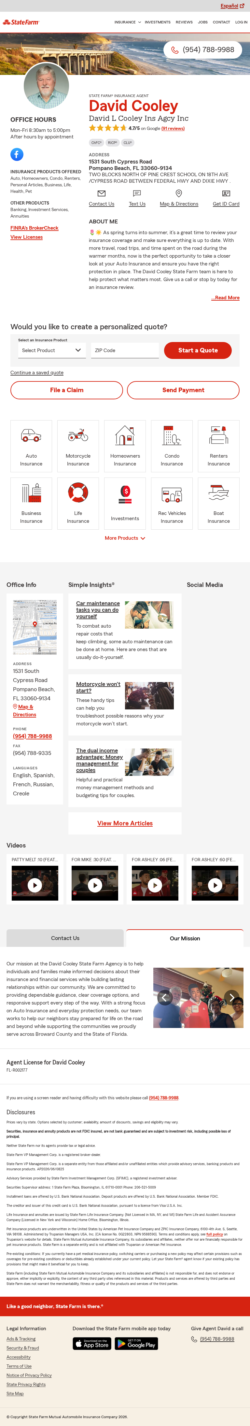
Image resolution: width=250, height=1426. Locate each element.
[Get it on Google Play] (136, 1343)
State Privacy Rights (26, 1384)
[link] (21, 22)
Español (229, 5)
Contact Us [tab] (65, 938)
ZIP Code (105, 350)
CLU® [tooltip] (128, 143)
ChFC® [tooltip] (96, 143)
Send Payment (183, 390)
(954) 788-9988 (32, 736)
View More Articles (125, 823)
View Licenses (26, 237)
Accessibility (19, 1357)
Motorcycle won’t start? (98, 687)
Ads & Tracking (21, 1339)
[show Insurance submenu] (138, 22)
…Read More (225, 297)
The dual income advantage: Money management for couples (99, 760)
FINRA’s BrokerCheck (34, 228)
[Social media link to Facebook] (16, 154)
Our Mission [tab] (185, 938)
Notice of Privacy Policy (29, 1375)
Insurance (125, 22)
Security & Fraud (23, 1348)
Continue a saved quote (36, 372)
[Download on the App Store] (92, 1343)
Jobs (203, 22)
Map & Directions (24, 710)
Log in (241, 22)
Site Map (15, 1393)
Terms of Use (19, 1366)
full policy (214, 1234)
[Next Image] (232, 997)
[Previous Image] (165, 997)
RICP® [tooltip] (112, 143)
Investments (158, 22)
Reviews (184, 22)
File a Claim (67, 390)
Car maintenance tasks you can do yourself (98, 609)
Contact (221, 22)
